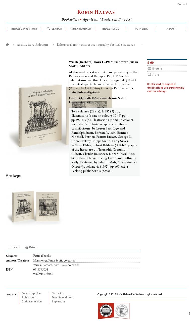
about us (12, 294)
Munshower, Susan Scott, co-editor (54, 260)
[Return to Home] (9, 45)
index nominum (81, 29)
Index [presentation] (13, 247)
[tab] (13, 247)
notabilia (141, 29)
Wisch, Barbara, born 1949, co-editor (56, 265)
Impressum (58, 301)
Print (33, 247)
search (57, 29)
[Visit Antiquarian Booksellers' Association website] (114, 310)
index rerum (111, 29)
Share (155, 75)
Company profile (31, 293)
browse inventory (24, 29)
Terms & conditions (62, 297)
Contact (182, 4)
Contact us (58, 293)
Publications (29, 297)
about (171, 29)
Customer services (32, 301)
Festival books (42, 255)
